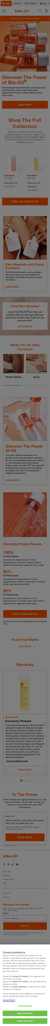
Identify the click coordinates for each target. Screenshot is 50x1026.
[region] (25, 985)
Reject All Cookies (25, 1013)
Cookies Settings (25, 1006)
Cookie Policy (9, 1000)
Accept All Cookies (25, 1021)
